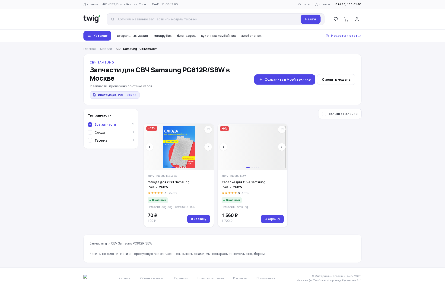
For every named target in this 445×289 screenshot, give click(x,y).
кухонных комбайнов (218, 35)
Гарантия (181, 278)
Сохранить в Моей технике (288, 79)
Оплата (304, 4)
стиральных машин (132, 35)
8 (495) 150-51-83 (348, 4)
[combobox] (208, 19)
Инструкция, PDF (117, 95)
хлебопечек (251, 35)
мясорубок (163, 35)
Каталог (100, 35)
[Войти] (357, 19)
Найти (310, 19)
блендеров (186, 35)
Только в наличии (343, 114)
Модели (106, 49)
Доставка (322, 4)
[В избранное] (208, 129)
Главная (89, 49)
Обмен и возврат (152, 278)
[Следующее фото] (208, 147)
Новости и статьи (346, 35)
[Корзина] (346, 19)
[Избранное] (335, 19)
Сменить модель (336, 79)
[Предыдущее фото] (149, 147)
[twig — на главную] (91, 19)
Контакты (240, 278)
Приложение (266, 278)
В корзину (198, 219)
